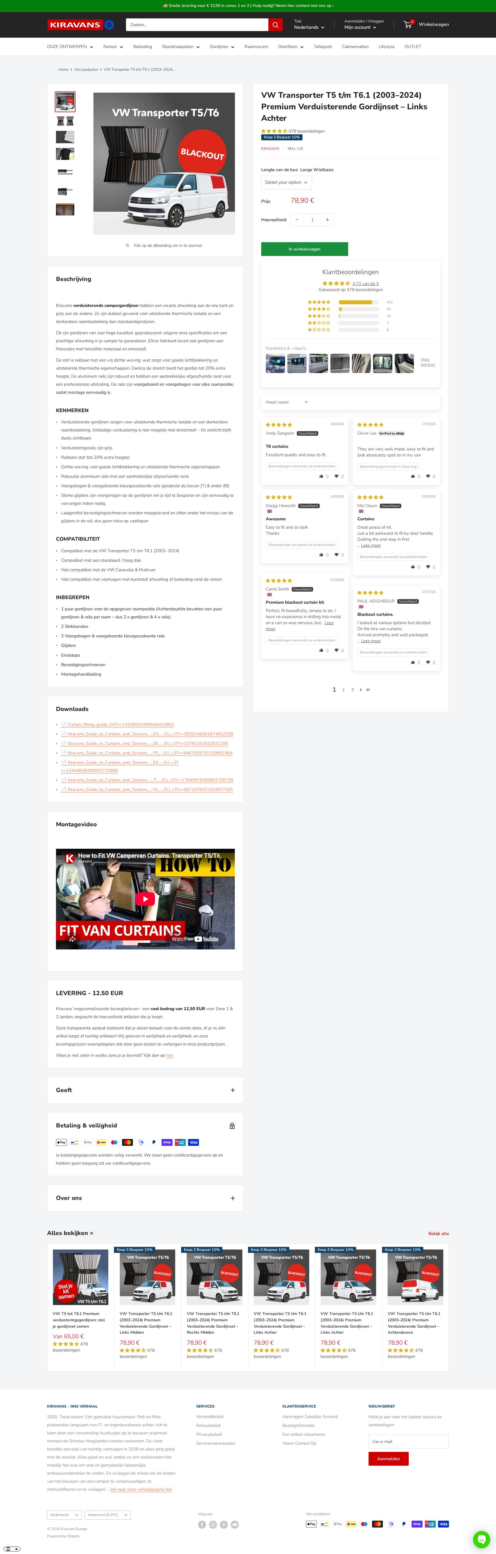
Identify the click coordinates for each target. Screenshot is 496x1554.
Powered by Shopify (63, 1536)
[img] (279, 425)
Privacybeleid (209, 1434)
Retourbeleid (208, 1425)
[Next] (449, 1308)
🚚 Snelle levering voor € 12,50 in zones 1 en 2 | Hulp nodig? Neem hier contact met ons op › (248, 5)
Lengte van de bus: (297, 170)
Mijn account (358, 27)
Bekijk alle (439, 1233)
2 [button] (343, 689)
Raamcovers (256, 46)
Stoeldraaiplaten (177, 46)
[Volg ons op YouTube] (235, 1525)
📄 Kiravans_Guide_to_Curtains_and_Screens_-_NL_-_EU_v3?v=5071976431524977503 (147, 789)
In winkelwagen (305, 249)
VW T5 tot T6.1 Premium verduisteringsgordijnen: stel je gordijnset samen (79, 1320)
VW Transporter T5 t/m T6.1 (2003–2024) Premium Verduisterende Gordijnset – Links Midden (146, 1323)
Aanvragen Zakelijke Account (310, 1416)
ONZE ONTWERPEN (67, 46)
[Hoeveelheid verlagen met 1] (297, 220)
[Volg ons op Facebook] (202, 1525)
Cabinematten (355, 46)
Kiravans (270, 148)
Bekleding (142, 46)
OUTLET (413, 46)
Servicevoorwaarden (215, 1443)
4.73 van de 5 (365, 283)
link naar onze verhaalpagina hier (141, 1489)
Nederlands (59, 1514)
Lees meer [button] (371, 545)
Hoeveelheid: (274, 220)
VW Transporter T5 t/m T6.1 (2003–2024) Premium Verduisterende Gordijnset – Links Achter (280, 1323)
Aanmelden (388, 1459)
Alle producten (86, 69)
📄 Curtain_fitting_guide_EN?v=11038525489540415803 (117, 724)
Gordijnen (219, 46)
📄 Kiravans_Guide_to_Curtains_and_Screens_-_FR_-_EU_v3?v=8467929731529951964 (146, 753)
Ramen (110, 46)
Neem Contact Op (299, 1443)
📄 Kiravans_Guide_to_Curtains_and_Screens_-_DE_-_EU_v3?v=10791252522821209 (144, 743)
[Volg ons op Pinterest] (224, 1525)
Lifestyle (387, 46)
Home (64, 69)
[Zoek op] (275, 24)
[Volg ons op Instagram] (213, 1525)
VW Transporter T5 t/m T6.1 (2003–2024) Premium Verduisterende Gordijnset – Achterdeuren (414, 1323)
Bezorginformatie (298, 1425)
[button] (274, 131)
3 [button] (352, 689)
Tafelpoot (323, 46)
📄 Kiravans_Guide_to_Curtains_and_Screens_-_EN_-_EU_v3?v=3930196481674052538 (147, 734)
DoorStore (287, 46)
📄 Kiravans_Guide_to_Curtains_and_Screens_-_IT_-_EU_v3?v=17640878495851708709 (147, 780)
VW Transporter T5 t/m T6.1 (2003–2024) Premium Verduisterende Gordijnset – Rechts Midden (213, 1323)
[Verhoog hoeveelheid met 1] (327, 220)
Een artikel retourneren (303, 1434)
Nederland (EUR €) (103, 1514)
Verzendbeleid (210, 1416)
